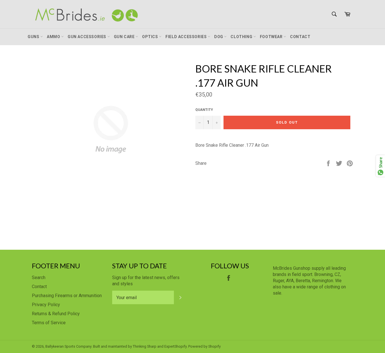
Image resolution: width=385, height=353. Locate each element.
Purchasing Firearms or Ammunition (67, 295)
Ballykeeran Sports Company (68, 346)
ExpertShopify (175, 346)
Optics (150, 36)
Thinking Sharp (144, 346)
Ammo (54, 36)
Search (38, 277)
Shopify (214, 346)
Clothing (242, 36)
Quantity (204, 110)
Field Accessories (186, 36)
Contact (300, 36)
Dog (219, 36)
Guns (34, 36)
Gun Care (125, 36)
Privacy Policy (46, 304)
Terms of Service (49, 322)
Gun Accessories (87, 36)
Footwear (272, 36)
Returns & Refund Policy (56, 313)
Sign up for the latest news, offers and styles (146, 280)
